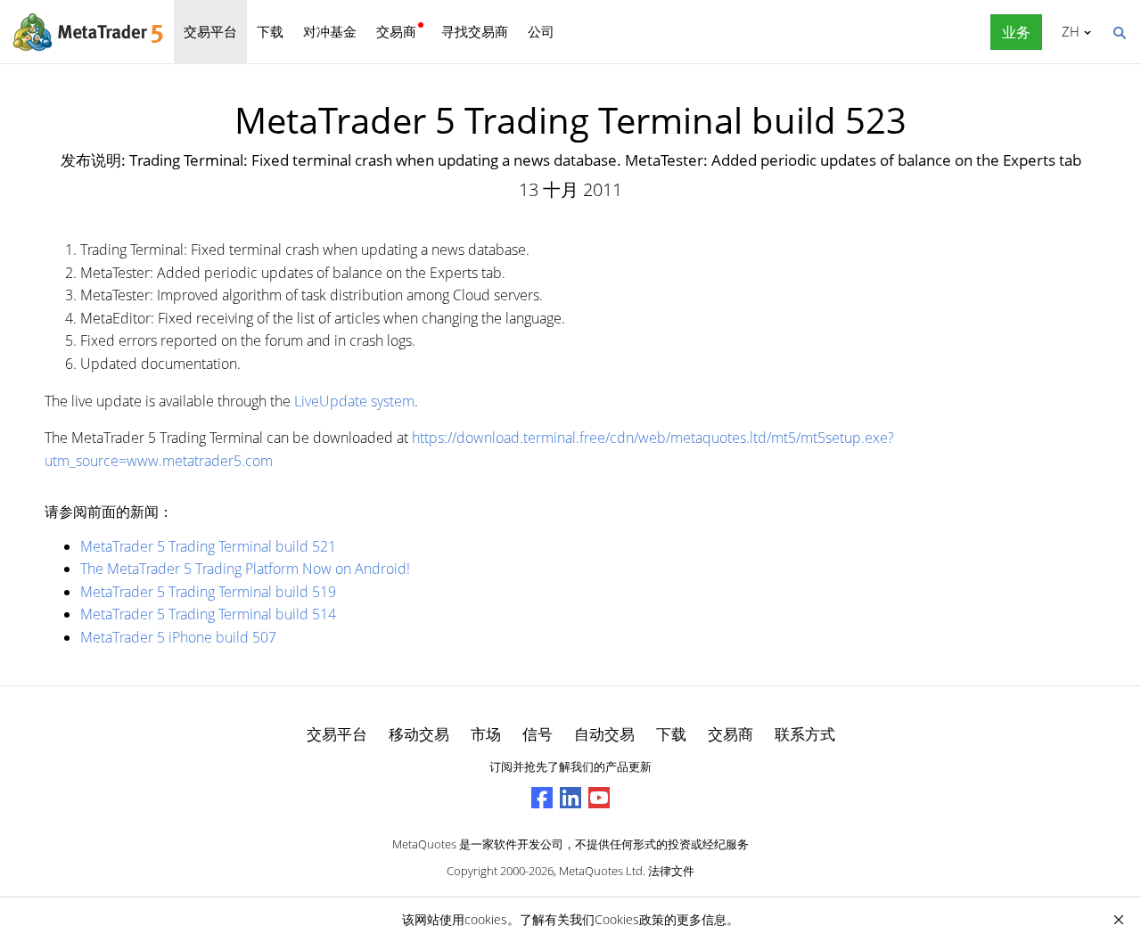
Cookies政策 (629, 919)
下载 (270, 31)
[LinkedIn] (570, 797)
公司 (541, 31)
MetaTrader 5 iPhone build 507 (178, 637)
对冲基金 (330, 31)
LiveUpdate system (354, 401)
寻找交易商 (474, 31)
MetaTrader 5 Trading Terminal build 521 (208, 546)
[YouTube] (599, 797)
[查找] (1118, 31)
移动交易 (419, 734)
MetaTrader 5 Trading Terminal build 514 (208, 614)
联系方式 (805, 734)
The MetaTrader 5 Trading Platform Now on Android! (245, 568)
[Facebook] (542, 797)
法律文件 (671, 871)
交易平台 (210, 31)
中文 (1067, 31)
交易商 (396, 31)
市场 (486, 734)
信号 (537, 734)
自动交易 (604, 734)
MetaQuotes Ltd (601, 871)
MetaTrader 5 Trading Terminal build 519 (208, 592)
